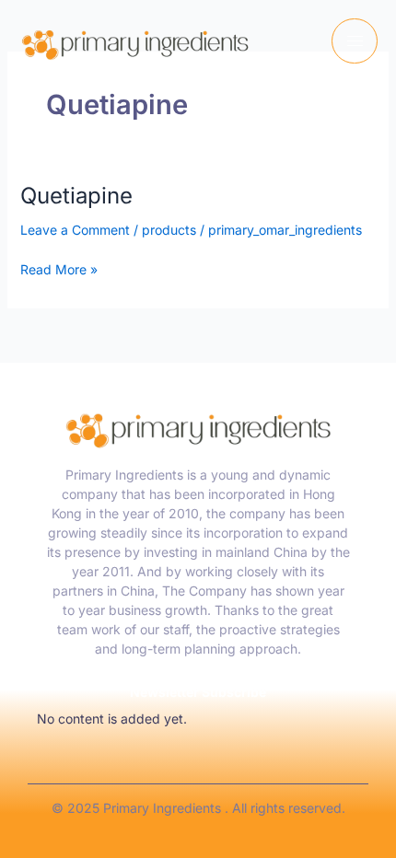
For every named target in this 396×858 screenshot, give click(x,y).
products (169, 230)
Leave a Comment (75, 230)
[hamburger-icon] (355, 41)
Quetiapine (76, 195)
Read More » (59, 268)
